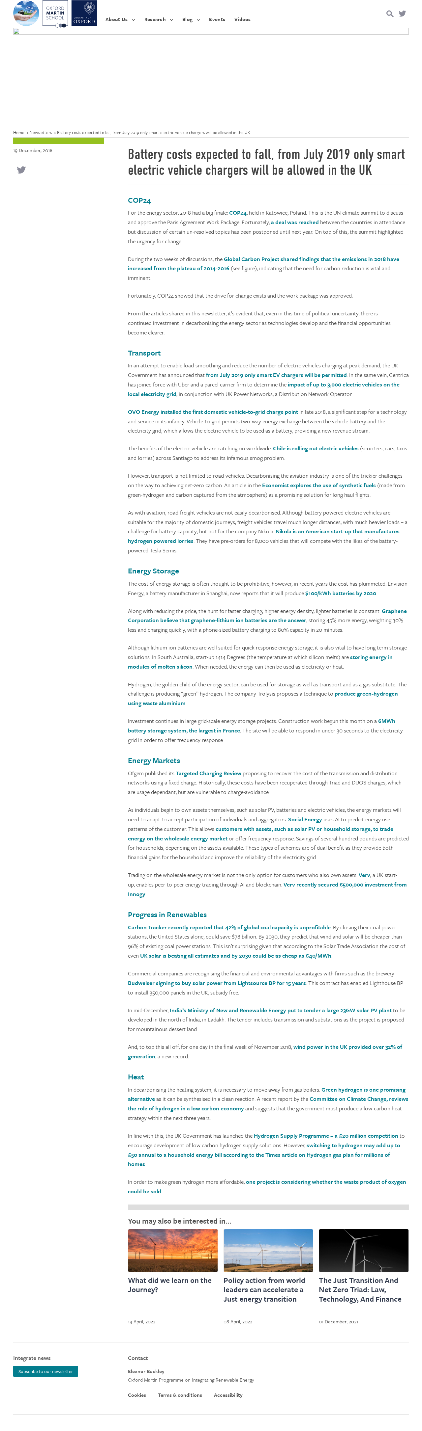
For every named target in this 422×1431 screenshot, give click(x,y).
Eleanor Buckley (146, 1371)
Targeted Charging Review (208, 773)
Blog (187, 19)
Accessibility (228, 1394)
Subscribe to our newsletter (45, 1371)
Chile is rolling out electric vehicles (316, 448)
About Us (117, 19)
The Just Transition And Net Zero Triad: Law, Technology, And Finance (360, 1290)
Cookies (137, 1394)
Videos (242, 19)
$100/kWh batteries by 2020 (340, 593)
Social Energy (305, 819)
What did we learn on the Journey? (170, 1285)
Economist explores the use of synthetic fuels (319, 485)
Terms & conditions (180, 1394)
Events (217, 19)
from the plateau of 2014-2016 (190, 268)
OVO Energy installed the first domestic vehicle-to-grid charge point (213, 412)
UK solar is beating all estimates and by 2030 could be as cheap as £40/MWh (235, 955)
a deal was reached (295, 222)
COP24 (238, 212)
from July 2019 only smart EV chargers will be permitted (276, 375)
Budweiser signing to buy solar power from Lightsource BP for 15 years (217, 983)
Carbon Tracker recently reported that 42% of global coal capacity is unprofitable (229, 927)
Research (155, 19)
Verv (364, 875)
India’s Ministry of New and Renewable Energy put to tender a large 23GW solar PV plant (281, 1010)
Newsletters (41, 132)
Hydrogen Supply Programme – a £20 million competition (326, 1135)
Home (18, 132)
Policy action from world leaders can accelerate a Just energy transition (264, 1290)
